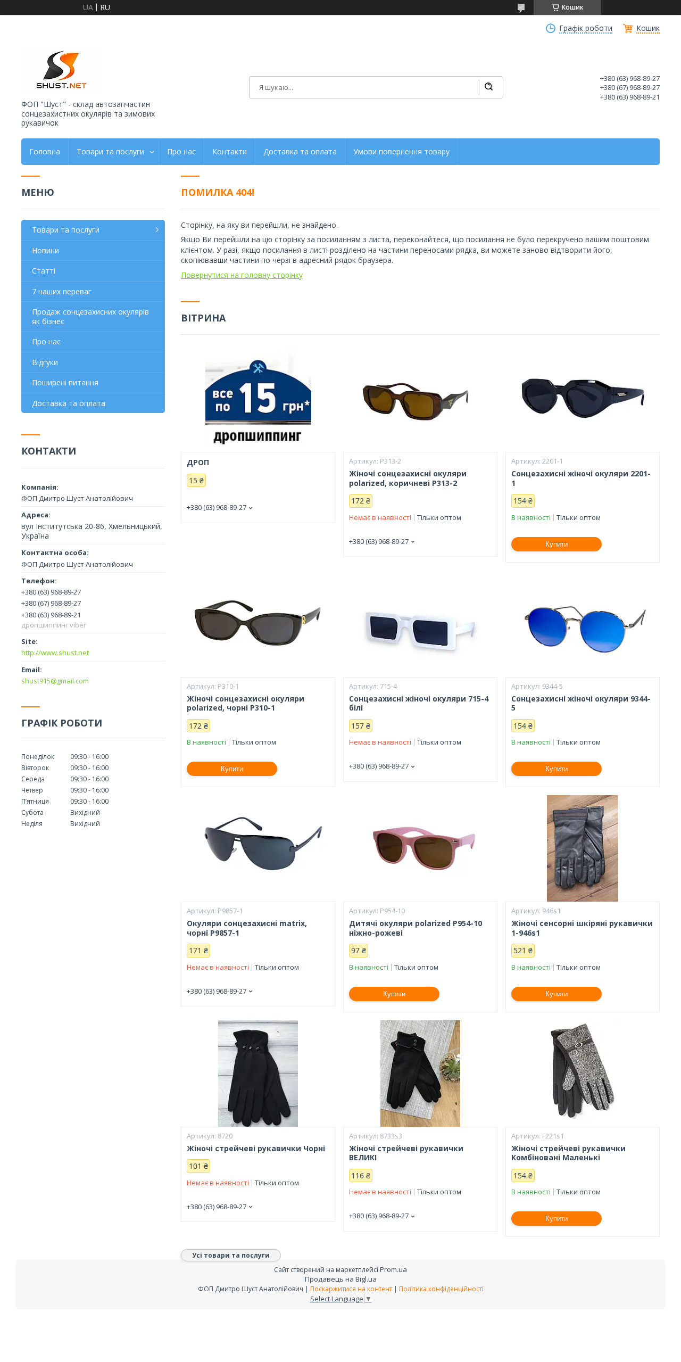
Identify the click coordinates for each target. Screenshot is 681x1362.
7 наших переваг (62, 291)
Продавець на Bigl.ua (341, 1279)
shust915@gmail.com (55, 680)
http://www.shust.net (55, 652)
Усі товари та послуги (231, 1255)
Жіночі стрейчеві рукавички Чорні (256, 1148)
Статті (43, 271)
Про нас (181, 151)
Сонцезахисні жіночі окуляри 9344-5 (581, 703)
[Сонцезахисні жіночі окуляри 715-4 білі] (420, 624)
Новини (45, 250)
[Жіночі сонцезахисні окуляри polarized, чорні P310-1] (258, 624)
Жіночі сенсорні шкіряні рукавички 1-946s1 (582, 928)
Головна (44, 151)
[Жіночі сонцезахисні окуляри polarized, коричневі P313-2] (420, 398)
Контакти (229, 151)
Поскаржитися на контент (351, 1288)
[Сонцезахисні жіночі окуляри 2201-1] (582, 398)
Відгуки (45, 362)
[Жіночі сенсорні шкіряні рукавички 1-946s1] (582, 848)
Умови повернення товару (401, 151)
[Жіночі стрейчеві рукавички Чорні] (258, 1073)
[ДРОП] (258, 398)
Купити (556, 544)
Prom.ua (393, 1269)
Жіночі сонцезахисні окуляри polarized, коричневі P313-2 (408, 478)
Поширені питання (65, 382)
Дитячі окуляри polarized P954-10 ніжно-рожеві (415, 928)
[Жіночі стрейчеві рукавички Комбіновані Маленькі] (582, 1073)
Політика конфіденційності (441, 1288)
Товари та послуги (110, 151)
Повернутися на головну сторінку (242, 275)
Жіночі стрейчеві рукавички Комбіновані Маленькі (568, 1153)
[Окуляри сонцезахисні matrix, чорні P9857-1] (258, 848)
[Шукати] (488, 87)
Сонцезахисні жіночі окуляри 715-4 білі (418, 703)
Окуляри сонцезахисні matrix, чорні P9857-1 (247, 928)
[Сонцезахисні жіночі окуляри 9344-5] (582, 624)
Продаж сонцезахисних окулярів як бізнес (90, 316)
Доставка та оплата (300, 151)
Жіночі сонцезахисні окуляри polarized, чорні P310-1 (245, 703)
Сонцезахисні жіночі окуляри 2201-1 (581, 478)
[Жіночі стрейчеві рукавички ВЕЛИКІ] (420, 1073)
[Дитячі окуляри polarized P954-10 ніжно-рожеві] (420, 848)
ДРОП (198, 462)
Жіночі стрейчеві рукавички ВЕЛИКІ (406, 1153)
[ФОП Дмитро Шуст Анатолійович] (61, 70)
